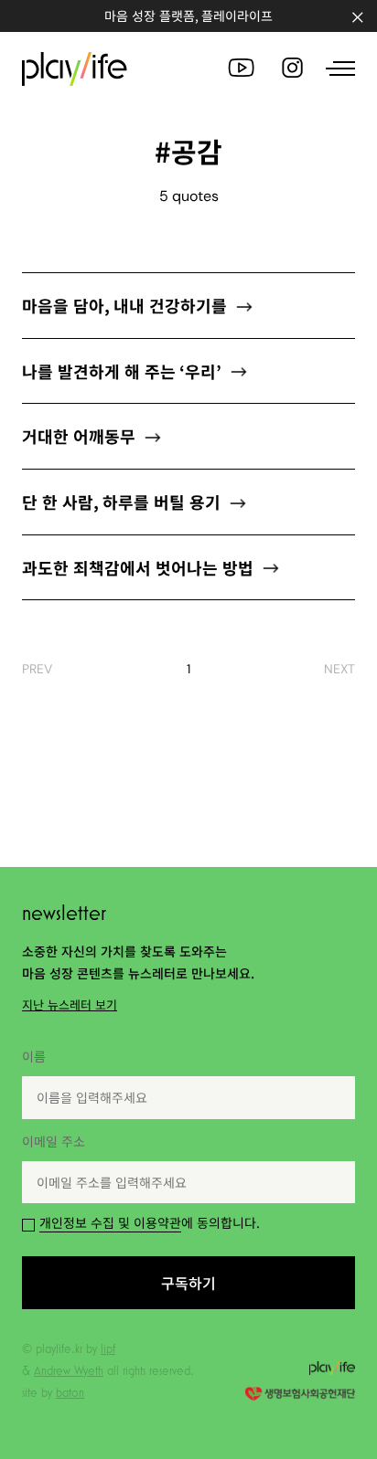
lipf (108, 1348)
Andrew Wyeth (68, 1370)
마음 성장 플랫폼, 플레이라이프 (188, 15)
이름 (34, 1056)
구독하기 (188, 811)
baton (70, 1392)
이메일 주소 (53, 1141)
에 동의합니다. (149, 1222)
